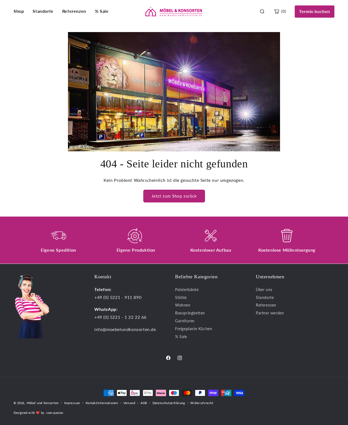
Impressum (72, 403)
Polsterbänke (186, 289)
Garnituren (185, 320)
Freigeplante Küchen (193, 328)
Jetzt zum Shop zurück (174, 195)
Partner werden (270, 313)
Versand (129, 403)
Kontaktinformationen (102, 403)
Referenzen (74, 11)
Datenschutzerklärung (169, 403)
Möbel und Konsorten (43, 403)
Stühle (181, 297)
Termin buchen (314, 11)
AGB (144, 403)
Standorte (43, 11)
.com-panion (54, 412)
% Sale (102, 11)
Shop (19, 11)
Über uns (264, 289)
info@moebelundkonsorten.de (125, 329)
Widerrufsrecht (201, 403)
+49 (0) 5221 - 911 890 (117, 296)
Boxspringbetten (190, 313)
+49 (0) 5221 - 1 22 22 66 (120, 317)
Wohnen (183, 305)
